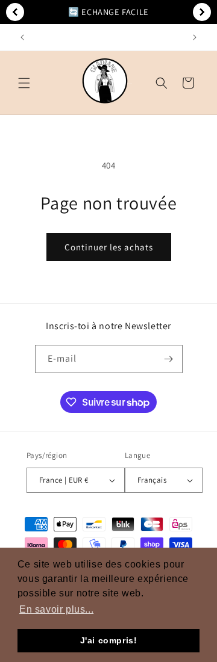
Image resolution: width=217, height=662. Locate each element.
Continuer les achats (108, 247)
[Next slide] (202, 12)
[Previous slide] (15, 12)
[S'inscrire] (169, 359)
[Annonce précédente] (22, 37)
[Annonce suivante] (194, 37)
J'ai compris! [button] (108, 640)
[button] (24, 83)
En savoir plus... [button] (56, 609)
